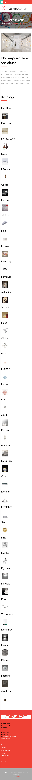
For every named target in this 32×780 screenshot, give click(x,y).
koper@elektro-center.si (9, 736)
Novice (3, 753)
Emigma (18, 776)
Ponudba (15, 23)
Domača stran (6, 23)
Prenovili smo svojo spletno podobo (11, 762)
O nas (3, 745)
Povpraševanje (5, 750)
